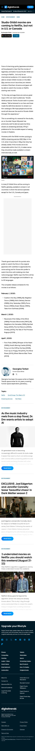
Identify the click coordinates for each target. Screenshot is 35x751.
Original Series (24, 670)
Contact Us (4, 681)
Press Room (23, 725)
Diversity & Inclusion (7, 729)
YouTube (16, 640)
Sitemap (22, 729)
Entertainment (5, 667)
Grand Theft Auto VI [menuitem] (6, 11)
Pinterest (24, 640)
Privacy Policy (24, 722)
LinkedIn (29, 640)
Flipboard (2, 644)
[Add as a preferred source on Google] (6, 35)
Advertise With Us (6, 684)
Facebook (2, 640)
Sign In (30, 7)
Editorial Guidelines (6, 687)
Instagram (7, 640)
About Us (4, 677)
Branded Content (25, 683)
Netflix (3, 395)
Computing (4, 655)
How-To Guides (24, 667)
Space (22, 658)
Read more (7, 468)
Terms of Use (5, 733)
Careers (3, 722)
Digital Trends (9, 9)
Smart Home (5, 664)
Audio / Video (5, 661)
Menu (2, 7)
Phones (3, 652)
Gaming (3, 658)
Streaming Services (7, 399)
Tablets (22, 652)
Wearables (23, 655)
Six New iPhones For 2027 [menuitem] (19, 11)
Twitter (11, 640)
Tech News (18, 399)
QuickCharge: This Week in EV (16, 395)
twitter (16, 374)
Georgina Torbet (7, 32)
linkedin (13, 374)
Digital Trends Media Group (9, 739)
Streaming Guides (25, 661)
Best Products (24, 664)
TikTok (20, 640)
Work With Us (5, 725)
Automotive (4, 670)
